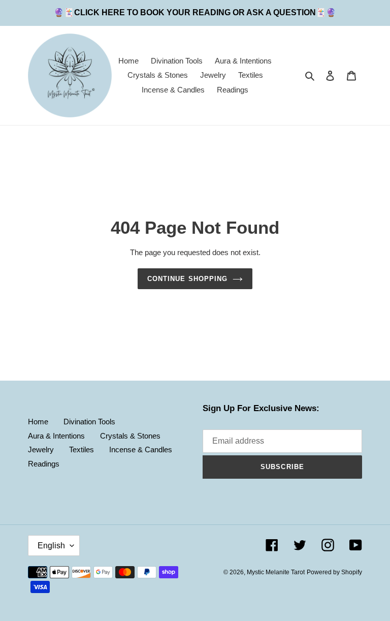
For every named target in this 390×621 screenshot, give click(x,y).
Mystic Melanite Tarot (276, 572)
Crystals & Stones (130, 435)
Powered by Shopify (334, 572)
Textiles (81, 449)
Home (38, 421)
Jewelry (41, 449)
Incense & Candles (140, 449)
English (51, 545)
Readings (43, 463)
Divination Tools (89, 421)
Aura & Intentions (56, 435)
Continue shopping (187, 279)
